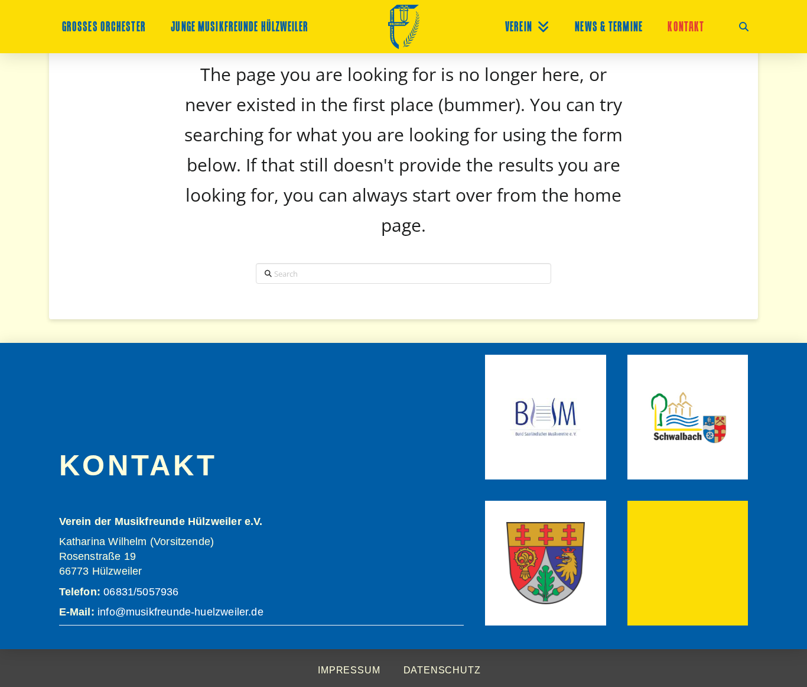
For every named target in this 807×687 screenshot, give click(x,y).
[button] (744, 26)
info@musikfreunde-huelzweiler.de (179, 612)
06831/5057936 (140, 592)
